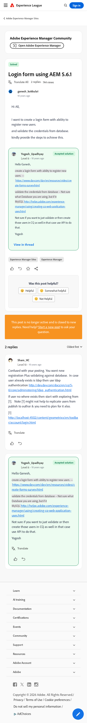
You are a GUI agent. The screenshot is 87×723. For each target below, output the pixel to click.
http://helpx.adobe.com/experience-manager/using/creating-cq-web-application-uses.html (40, 206)
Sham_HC (23, 360)
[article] (43, 402)
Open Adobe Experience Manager (39, 45)
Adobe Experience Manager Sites (22, 18)
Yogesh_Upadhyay (32, 154)
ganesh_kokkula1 (28, 91)
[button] (21, 82)
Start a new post (49, 327)
